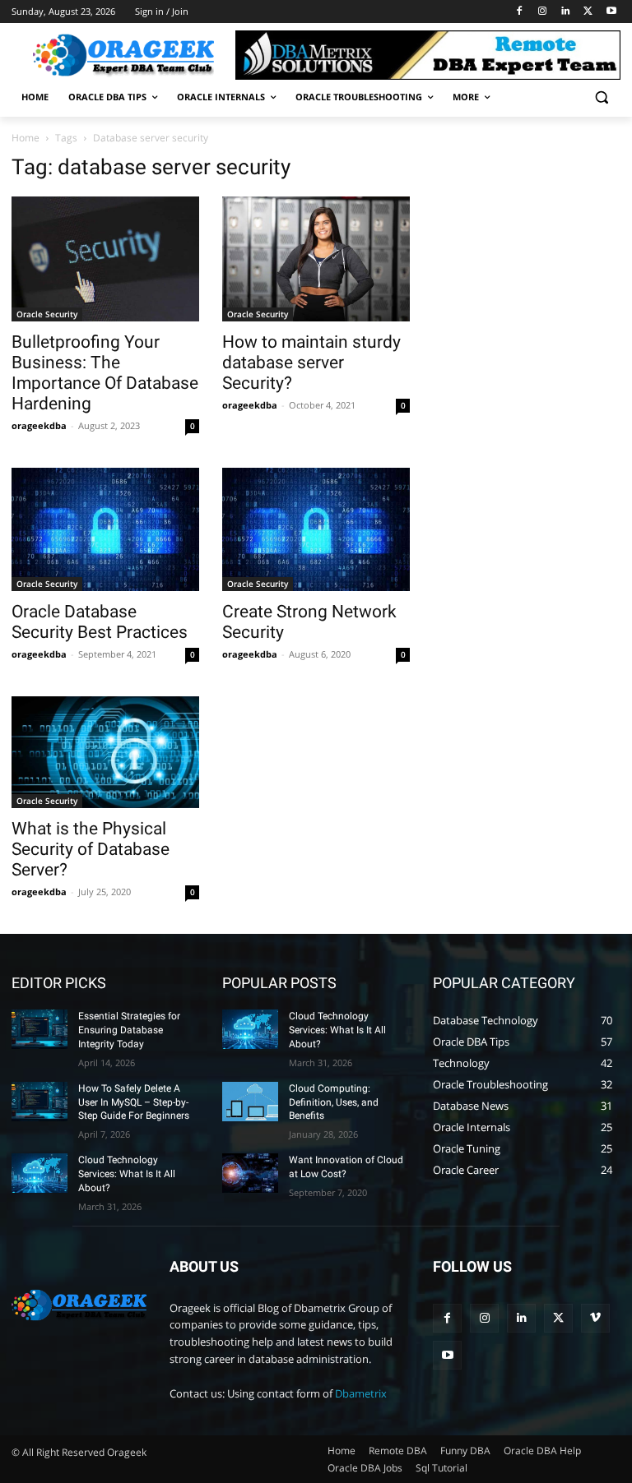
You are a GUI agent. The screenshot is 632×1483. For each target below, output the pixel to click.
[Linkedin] (565, 11)
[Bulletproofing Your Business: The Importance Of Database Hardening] (105, 258)
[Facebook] (519, 11)
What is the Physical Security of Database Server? (91, 849)
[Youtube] (611, 11)
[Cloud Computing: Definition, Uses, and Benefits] (250, 1101)
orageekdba (39, 425)
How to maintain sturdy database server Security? (311, 362)
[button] (601, 97)
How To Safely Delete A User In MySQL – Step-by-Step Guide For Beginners (133, 1102)
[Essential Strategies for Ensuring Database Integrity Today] (39, 1029)
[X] (588, 11)
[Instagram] (542, 11)
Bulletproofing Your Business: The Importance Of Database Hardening (105, 372)
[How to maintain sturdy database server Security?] (316, 258)
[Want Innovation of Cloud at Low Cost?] (250, 1173)
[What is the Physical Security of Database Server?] (105, 752)
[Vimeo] (595, 1318)
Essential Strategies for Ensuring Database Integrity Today (129, 1030)
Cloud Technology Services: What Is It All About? (126, 1174)
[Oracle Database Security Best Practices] (105, 529)
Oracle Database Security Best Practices (100, 622)
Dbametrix (361, 1393)
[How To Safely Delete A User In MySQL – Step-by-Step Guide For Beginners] (39, 1101)
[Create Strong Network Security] (316, 529)
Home (26, 138)
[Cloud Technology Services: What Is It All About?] (39, 1173)
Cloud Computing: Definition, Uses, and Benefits (334, 1102)
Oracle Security (46, 314)
